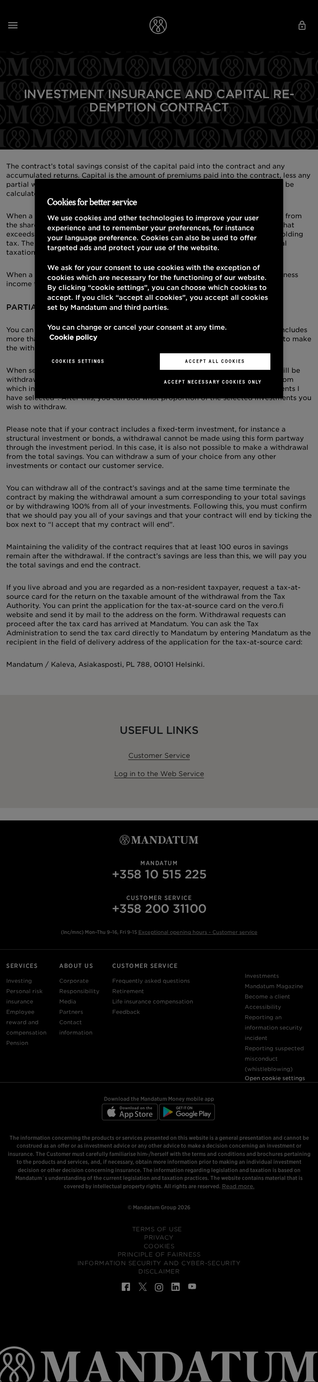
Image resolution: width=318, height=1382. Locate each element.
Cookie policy (73, 337)
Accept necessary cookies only (213, 382)
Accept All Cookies (215, 361)
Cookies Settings (78, 361)
